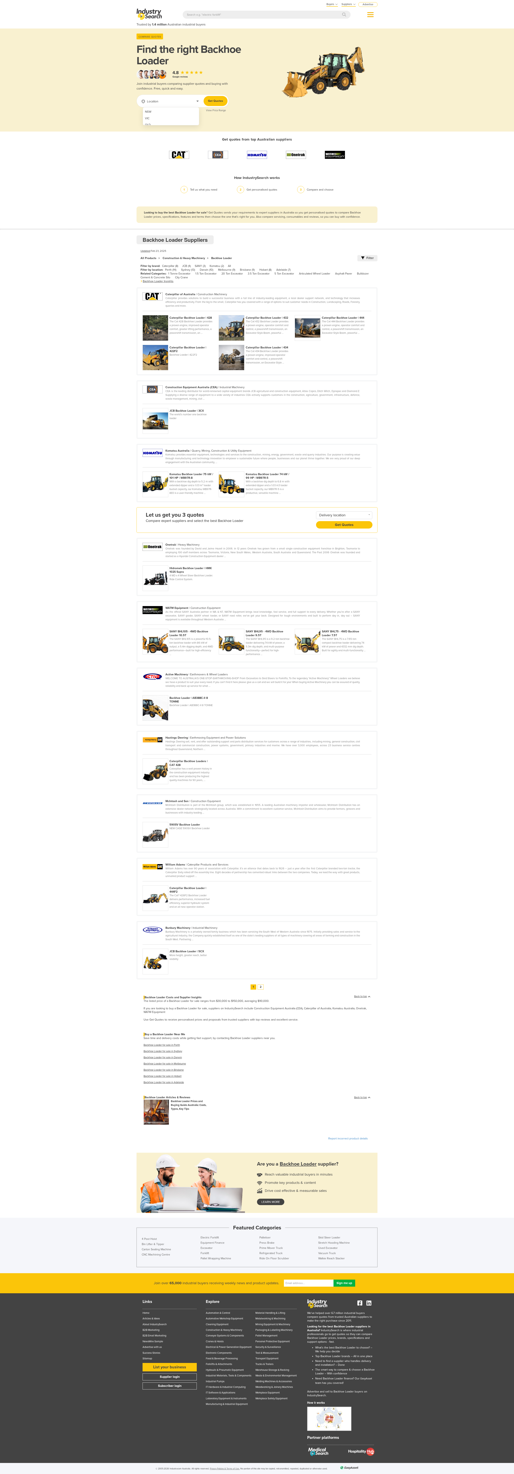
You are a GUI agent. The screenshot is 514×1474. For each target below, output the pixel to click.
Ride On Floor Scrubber (274, 1258)
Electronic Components (219, 1353)
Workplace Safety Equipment (271, 1398)
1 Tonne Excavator (179, 273)
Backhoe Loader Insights (158, 281)
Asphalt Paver (343, 273)
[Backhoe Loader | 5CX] (180, 946)
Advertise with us (152, 1347)
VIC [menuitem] (147, 118)
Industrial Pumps (215, 1381)
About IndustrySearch (155, 1324)
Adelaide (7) (283, 270)
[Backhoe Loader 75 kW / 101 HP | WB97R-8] (181, 469)
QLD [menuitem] (148, 125)
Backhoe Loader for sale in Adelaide (164, 1082)
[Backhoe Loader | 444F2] (180, 883)
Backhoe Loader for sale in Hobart (163, 1076)
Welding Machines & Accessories (273, 1381)
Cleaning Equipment (217, 1324)
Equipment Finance (212, 1242)
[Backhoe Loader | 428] (181, 312)
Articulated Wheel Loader (314, 273)
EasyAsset (366, 1378)
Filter (370, 258)
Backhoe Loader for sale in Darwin (163, 1057)
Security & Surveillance (268, 1347)
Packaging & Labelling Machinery (274, 1330)
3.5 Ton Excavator (259, 273)
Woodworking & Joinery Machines (274, 1387)
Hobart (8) (265, 270)
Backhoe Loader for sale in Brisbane (164, 1070)
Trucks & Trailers (264, 1364)
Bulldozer (363, 273)
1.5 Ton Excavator (206, 273)
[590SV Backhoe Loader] (180, 819)
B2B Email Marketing (154, 1335)
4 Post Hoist (149, 1239)
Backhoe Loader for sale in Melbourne (165, 1063)
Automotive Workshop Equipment (224, 1318)
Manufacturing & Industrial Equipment (227, 1404)
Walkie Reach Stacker (331, 1258)
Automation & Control (218, 1313)
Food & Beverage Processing (222, 1358)
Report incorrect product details (348, 1138)
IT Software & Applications (220, 1392)
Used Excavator (328, 1248)
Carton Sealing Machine (156, 1249)
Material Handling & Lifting (270, 1313)
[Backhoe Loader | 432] (257, 312)
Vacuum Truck (327, 1253)
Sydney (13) (188, 270)
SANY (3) (200, 266)
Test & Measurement (266, 1353)
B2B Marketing (151, 1330)
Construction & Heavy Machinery (184, 258)
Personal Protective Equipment (272, 1341)
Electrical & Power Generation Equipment (229, 1347)
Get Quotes (215, 101)
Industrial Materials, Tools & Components (228, 1375)
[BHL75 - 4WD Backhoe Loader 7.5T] (332, 626)
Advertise (368, 4)
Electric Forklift (210, 1237)
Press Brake (266, 1242)
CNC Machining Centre (156, 1254)
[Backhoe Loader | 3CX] (180, 405)
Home (146, 1313)
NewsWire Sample (153, 1341)
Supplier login (170, 1377)
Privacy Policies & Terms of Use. (225, 1468)
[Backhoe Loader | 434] (256, 342)
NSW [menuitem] (148, 111)
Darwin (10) (206, 270)
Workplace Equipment (267, 1392)
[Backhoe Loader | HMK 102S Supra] (180, 563)
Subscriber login (170, 1386)
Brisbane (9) (247, 270)
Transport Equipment (266, 1358)
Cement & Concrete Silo (155, 277)
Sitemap (147, 1358)
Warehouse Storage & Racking (272, 1370)
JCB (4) (186, 266)
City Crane (181, 277)
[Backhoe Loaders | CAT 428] (180, 756)
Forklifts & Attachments (219, 1364)
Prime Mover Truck (271, 1248)
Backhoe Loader (221, 258)
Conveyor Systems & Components (225, 1335)
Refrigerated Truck (270, 1253)
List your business (169, 1367)
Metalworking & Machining (270, 1318)
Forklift (205, 1253)
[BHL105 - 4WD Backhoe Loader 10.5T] (181, 626)
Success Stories (151, 1353)
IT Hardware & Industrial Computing (226, 1387)
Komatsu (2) (217, 266)
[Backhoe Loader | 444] (332, 312)
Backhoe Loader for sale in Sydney (163, 1051)
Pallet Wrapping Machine (216, 1258)
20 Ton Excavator (232, 273)
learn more (270, 1202)
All (229, 266)
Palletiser (265, 1237)
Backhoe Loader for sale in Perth (162, 1045)
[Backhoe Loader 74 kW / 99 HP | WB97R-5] (256, 469)
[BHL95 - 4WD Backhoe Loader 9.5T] (257, 626)
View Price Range (216, 110)
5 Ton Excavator (284, 273)
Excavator (207, 1248)
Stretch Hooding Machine (334, 1242)
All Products (148, 258)
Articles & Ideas (151, 1318)
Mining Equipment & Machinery (272, 1324)
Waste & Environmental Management (276, 1375)
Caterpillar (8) (170, 266)
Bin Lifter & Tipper (153, 1244)
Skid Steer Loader (329, 1237)
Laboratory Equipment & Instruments (226, 1398)
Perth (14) (170, 270)
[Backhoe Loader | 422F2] (181, 342)
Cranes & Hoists (215, 1341)
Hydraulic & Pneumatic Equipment (225, 1370)
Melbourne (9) (226, 270)
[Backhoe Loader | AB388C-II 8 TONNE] (180, 693)
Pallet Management (266, 1335)
